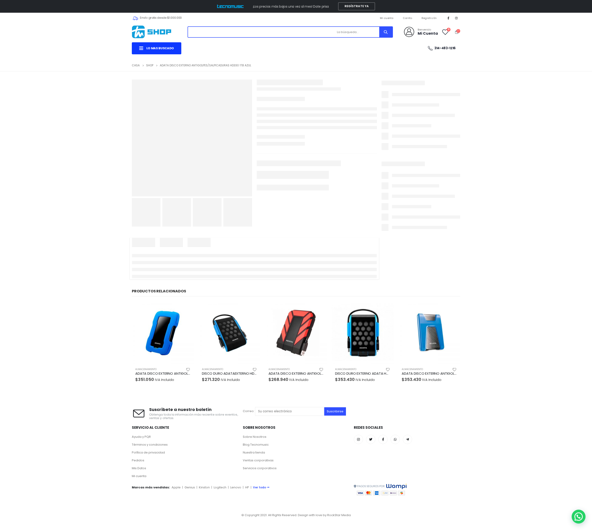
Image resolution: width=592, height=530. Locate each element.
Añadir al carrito (186, 309)
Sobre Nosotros (254, 437)
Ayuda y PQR (141, 437)
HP (247, 487)
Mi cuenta (386, 18)
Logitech (220, 487)
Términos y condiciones (150, 444)
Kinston (204, 487)
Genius (190, 487)
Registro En (429, 18)
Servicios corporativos (260, 468)
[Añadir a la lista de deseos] (188, 369)
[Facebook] (448, 18)
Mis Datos (139, 468)
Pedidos (138, 460)
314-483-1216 (445, 48)
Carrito (407, 18)
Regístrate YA (357, 6)
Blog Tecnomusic (256, 444)
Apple (176, 487)
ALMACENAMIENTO (146, 369)
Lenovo (235, 487)
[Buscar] (385, 32)
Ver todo (259, 487)
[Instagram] (456, 18)
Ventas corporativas (258, 460)
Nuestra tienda (254, 452)
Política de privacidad (148, 452)
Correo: (249, 411)
